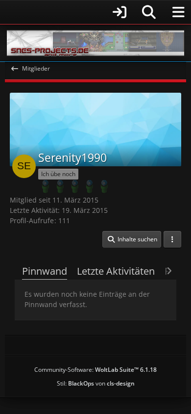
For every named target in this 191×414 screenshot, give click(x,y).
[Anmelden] (68, 12)
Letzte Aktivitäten (116, 271)
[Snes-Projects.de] (95, 42)
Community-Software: (95, 369)
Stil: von (96, 383)
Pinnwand (44, 271)
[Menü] (178, 12)
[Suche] (149, 12)
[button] (131, 239)
